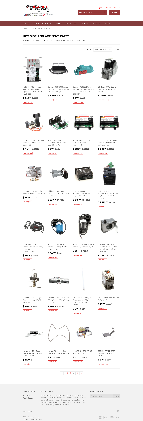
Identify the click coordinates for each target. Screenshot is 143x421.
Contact (58, 24)
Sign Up (116, 396)
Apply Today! (28, 398)
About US (96, 24)
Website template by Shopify (32, 419)
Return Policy (71, 24)
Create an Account (113, 8)
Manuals (46, 24)
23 (77, 373)
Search (26, 24)
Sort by (88, 49)
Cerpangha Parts (33, 417)
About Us (26, 395)
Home (25, 28)
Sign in (100, 8)
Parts (35, 24)
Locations (85, 24)
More (106, 24)
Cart (116, 12)
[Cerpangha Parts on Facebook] (118, 411)
